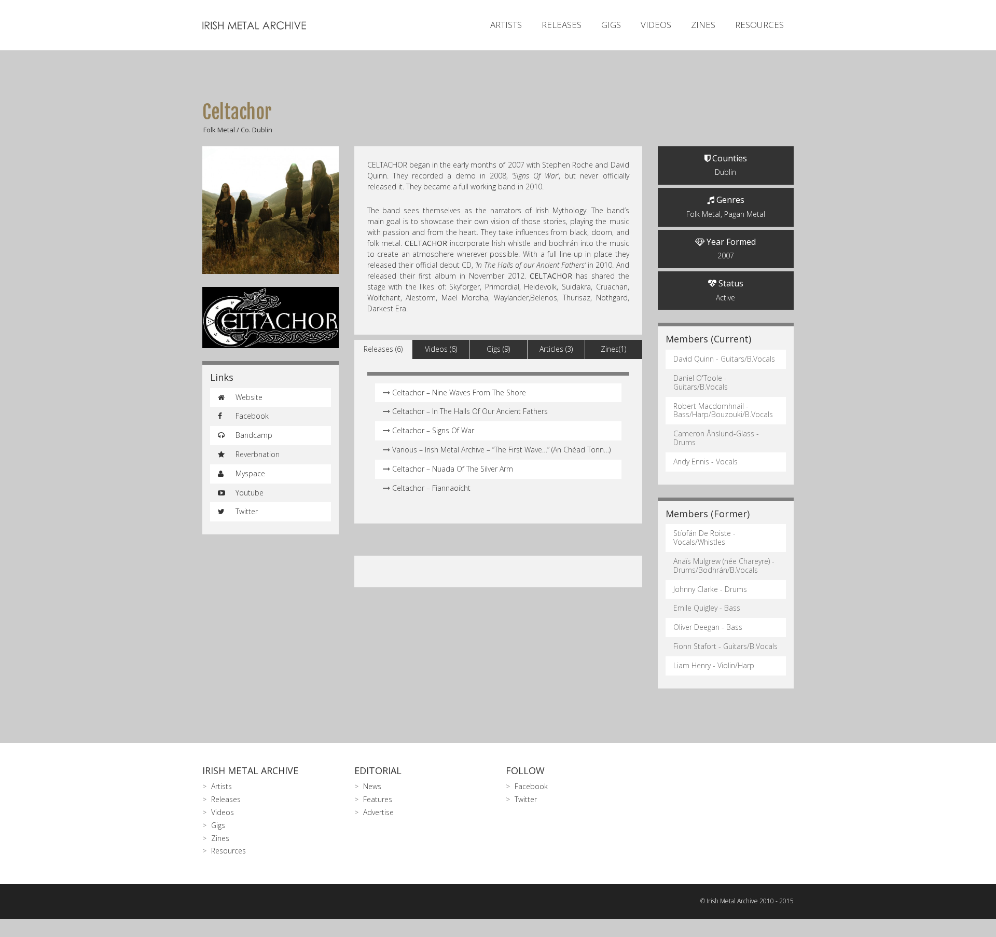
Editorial (378, 770)
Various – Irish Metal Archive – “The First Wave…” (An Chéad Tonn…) (501, 449)
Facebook (251, 416)
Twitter (245, 511)
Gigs (611, 25)
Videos (656, 25)
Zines (703, 25)
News (372, 786)
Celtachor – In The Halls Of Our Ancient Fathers (470, 411)
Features (377, 799)
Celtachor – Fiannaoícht (431, 488)
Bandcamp (252, 435)
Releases (562, 25)
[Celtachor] (270, 210)
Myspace (249, 473)
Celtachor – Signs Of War (433, 430)
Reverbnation (256, 454)
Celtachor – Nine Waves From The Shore (459, 392)
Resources (759, 25)
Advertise (378, 812)
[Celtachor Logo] (270, 317)
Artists (506, 25)
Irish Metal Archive (250, 770)
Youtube (248, 493)
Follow (525, 770)
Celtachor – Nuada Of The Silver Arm (452, 469)
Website (247, 397)
